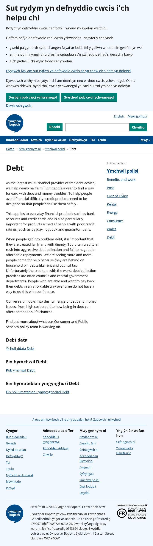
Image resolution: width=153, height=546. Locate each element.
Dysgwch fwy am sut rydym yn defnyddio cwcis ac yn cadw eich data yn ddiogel (68, 71)
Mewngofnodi (137, 116)
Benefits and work (121, 179)
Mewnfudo (13, 481)
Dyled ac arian (55, 140)
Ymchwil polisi (55, 149)
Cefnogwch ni (88, 450)
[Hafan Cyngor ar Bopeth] (15, 123)
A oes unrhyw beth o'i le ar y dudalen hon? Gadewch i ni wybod (76, 419)
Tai (92, 140)
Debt (110, 237)
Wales (111, 229)
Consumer (115, 220)
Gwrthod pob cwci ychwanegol (89, 97)
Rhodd (54, 127)
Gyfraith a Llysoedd (19, 475)
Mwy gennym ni (30, 149)
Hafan (10, 149)
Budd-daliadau (17, 140)
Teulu (102, 140)
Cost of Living (117, 196)
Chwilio (48, 455)
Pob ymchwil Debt (20, 370)
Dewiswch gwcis (19, 105)
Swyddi (84, 493)
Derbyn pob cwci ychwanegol (33, 97)
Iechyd (10, 488)
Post (110, 187)
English (119, 116)
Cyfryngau (86, 474)
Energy (112, 212)
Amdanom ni (88, 437)
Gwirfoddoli (87, 486)
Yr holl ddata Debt (20, 348)
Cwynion (85, 467)
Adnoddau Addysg (55, 448)
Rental (112, 204)
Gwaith (36, 140)
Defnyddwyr (78, 140)
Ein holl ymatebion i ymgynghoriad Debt (37, 392)
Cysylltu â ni (87, 443)
